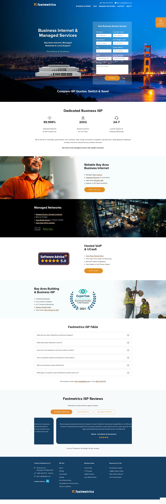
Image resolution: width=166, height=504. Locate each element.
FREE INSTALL (95, 190)
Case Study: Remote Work (95, 256)
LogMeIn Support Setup (116, 470)
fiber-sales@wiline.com (124, 3)
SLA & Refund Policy (65, 480)
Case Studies (63, 473)
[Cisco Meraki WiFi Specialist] (43, 228)
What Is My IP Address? (116, 473)
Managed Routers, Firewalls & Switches (49, 214)
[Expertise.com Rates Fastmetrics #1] (83, 299)
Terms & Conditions (65, 486)
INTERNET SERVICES (61, 412)
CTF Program (88, 470)
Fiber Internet (97, 175)
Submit (112, 78)
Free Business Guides (115, 467)
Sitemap (61, 477)
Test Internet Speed (115, 477)
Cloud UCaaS (88, 467)
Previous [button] (31, 430)
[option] (83, 431)
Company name (118, 32)
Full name (99, 32)
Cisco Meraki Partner (43, 220)
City (97, 47)
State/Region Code (119, 40)
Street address (118, 47)
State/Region (100, 40)
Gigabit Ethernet (89, 473)
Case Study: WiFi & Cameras (45, 223)
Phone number (118, 55)
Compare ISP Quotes (160, 24)
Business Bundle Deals (43, 307)
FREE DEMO (94, 271)
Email (98, 55)
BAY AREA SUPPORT (104, 412)
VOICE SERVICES (83, 412)
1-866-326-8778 (107, 3)
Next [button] (134, 430)
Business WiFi (98, 180)
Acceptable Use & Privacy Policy (68, 483)
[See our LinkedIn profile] (47, 480)
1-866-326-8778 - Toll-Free (45, 473)
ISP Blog (61, 470)
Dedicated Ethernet (92, 178)
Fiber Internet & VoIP (51, 310)
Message (99, 63)
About (61, 467)
